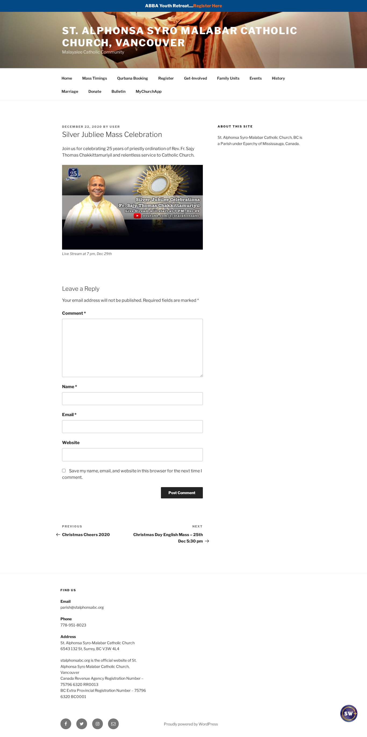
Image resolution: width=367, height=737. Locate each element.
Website (71, 442)
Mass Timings (94, 78)
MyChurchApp (148, 91)
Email (69, 414)
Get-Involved (195, 78)
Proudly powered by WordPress (191, 724)
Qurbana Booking (132, 78)
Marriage (70, 91)
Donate (94, 91)
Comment (74, 313)
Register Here (207, 5)
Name (69, 386)
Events (256, 78)
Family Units (228, 78)
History (278, 78)
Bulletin (118, 91)
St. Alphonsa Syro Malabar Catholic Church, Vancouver (180, 37)
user (115, 127)
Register (166, 78)
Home (67, 78)
